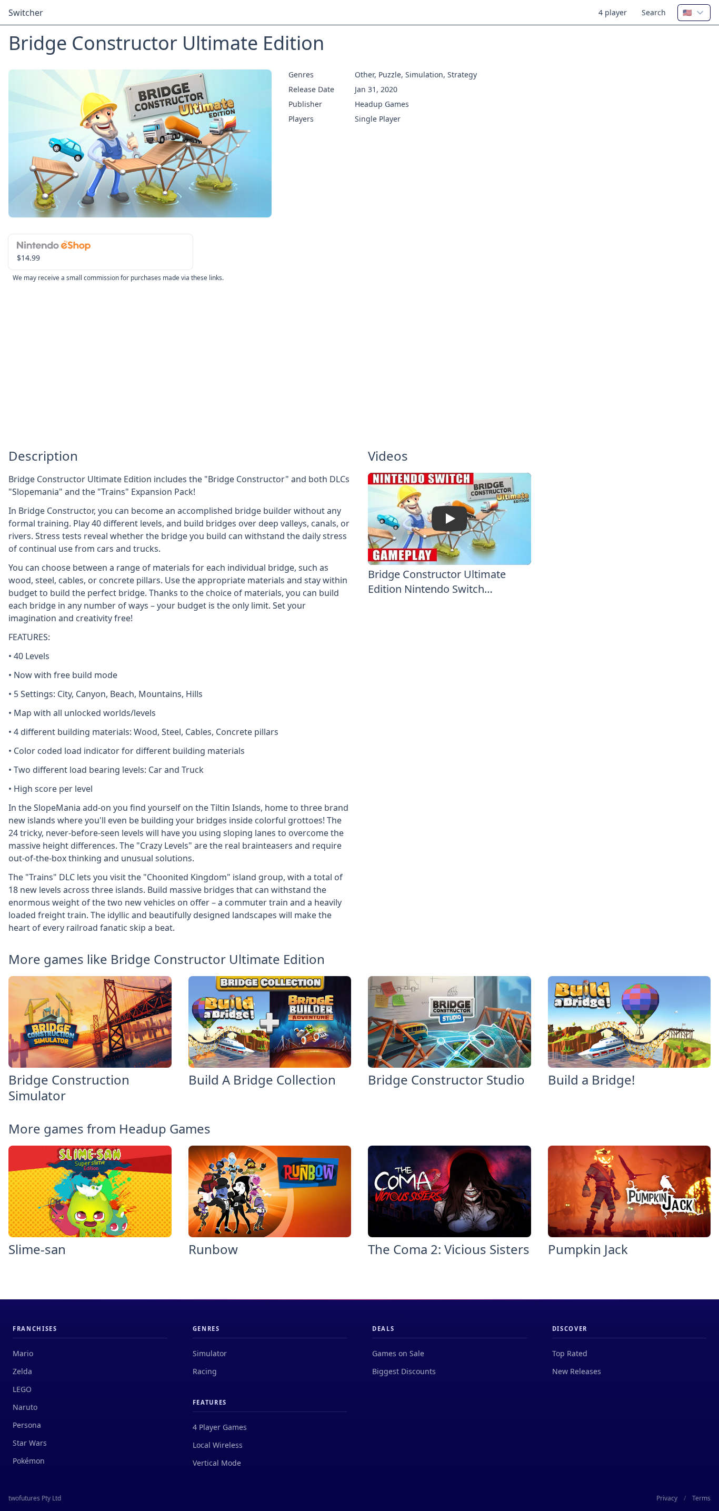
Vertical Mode (217, 1463)
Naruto (25, 1407)
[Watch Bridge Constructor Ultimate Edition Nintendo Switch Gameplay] (449, 518)
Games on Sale (398, 1353)
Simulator (210, 1353)
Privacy (666, 1498)
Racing (205, 1371)
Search (654, 12)
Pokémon (29, 1461)
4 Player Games (220, 1427)
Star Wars (30, 1443)
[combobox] (694, 12)
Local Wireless (218, 1445)
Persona (27, 1425)
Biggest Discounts (404, 1371)
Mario (23, 1353)
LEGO (22, 1389)
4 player (612, 12)
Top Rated (569, 1353)
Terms (701, 1498)
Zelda (22, 1371)
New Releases (576, 1371)
